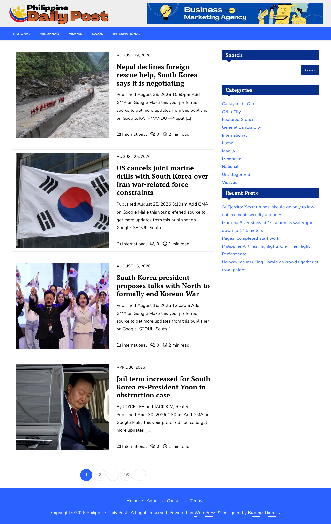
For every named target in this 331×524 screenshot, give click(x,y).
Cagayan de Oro (238, 104)
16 (126, 475)
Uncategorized (236, 174)
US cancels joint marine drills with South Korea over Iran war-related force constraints (162, 180)
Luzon (228, 143)
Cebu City (231, 112)
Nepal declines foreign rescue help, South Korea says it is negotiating (157, 74)
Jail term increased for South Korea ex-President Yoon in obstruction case (163, 387)
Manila (228, 151)
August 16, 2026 (133, 266)
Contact (174, 501)
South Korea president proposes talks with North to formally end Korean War (163, 285)
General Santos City (241, 127)
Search (234, 54)
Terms (196, 501)
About (153, 501)
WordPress (205, 513)
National (230, 166)
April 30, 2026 (131, 367)
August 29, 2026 (133, 55)
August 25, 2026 (133, 156)
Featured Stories (238, 119)
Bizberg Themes (264, 513)
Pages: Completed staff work (250, 238)
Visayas (229, 182)
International (134, 134)
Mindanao (231, 159)
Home (132, 501)
